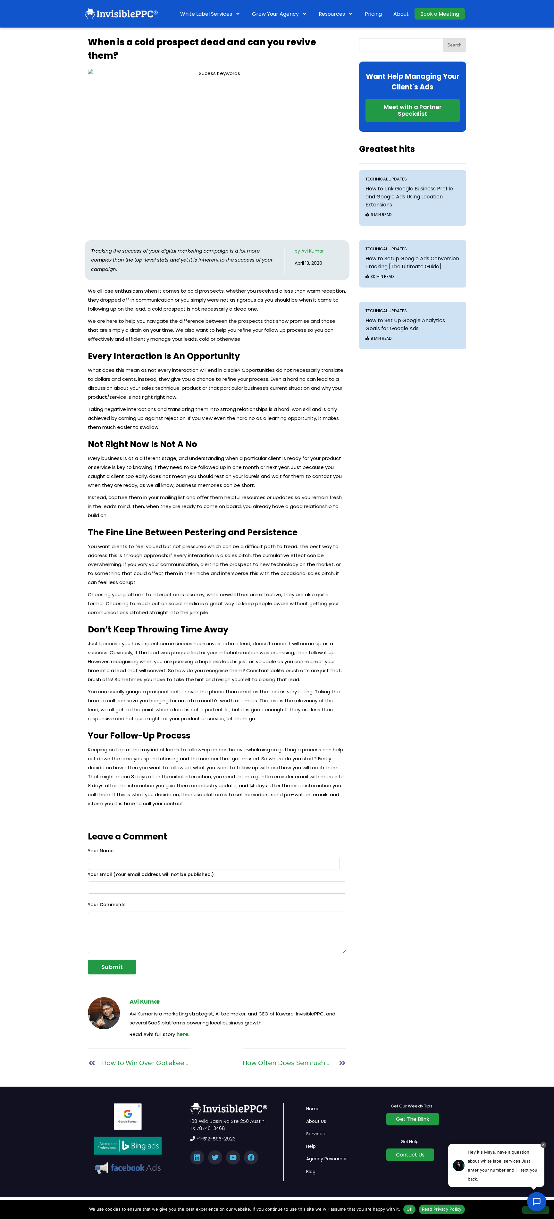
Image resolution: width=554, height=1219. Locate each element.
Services (315, 1134)
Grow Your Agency (275, 14)
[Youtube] (233, 1157)
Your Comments (107, 904)
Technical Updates (386, 179)
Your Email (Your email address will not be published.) (151, 874)
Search (454, 44)
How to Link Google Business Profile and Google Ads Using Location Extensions (409, 196)
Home (313, 1109)
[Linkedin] (197, 1157)
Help (311, 1146)
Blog (310, 1171)
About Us (316, 1121)
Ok (409, 1209)
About (401, 14)
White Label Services (206, 14)
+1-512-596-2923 (215, 1138)
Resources (332, 14)
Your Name (100, 850)
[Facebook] (251, 1157)
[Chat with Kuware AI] (536, 1201)
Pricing (373, 14)
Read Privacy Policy (442, 1209)
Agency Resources (327, 1159)
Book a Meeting (439, 14)
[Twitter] (215, 1157)
